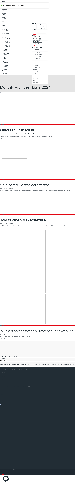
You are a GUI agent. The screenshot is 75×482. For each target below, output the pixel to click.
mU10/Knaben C (38, 65)
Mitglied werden (4, 73)
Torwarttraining (5, 57)
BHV (9, 364)
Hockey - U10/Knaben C (4, 215)
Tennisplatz (68, 364)
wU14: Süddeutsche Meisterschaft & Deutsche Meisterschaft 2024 (36, 330)
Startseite (3, 1)
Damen (4, 25)
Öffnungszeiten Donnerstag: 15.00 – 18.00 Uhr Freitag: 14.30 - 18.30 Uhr (6, 376)
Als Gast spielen (5, 69)
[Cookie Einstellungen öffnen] (6, 481)
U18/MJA (6, 34)
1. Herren (6, 22)
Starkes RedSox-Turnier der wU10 (12, 392)
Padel (2, 70)
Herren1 (32, 364)
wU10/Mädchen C (7, 41)
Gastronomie (5, 14)
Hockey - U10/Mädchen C (12, 215)
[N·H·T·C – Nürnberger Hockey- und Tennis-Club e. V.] (13, 5)
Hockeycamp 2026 (6, 53)
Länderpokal (44, 364)
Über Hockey (5, 50)
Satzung (3, 474)
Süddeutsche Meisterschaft (64, 364)
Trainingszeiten (5, 54)
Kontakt (4, 17)
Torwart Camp (70, 364)
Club (33, 18)
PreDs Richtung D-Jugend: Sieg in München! (25, 184)
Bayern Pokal (3, 364)
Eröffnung (26, 364)
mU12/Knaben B (7, 46)
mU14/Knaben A (7, 45)
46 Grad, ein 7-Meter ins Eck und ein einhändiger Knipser (16, 348)
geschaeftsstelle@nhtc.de (6, 373)
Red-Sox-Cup (53, 364)
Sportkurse (35, 41)
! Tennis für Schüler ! (6, 65)
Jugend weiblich (5, 29)
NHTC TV (4, 18)
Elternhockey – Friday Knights (17, 130)
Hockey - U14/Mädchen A (4, 326)
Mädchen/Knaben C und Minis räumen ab (23, 219)
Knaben (34, 60)
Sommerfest (60, 364)
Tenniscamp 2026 (6, 66)
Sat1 (58, 364)
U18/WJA (6, 30)
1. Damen (6, 26)
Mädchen (4, 37)
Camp (10, 364)
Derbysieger (16, 364)
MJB (48, 364)
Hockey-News (2, 180)
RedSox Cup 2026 (36, 71)
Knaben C (40, 364)
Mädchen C (50, 364)
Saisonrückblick (56, 364)
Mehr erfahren (2, 138)
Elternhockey (35, 82)
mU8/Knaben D (7, 49)
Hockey (34, 23)
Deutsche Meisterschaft (22, 364)
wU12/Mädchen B (38, 54)
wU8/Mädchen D (7, 42)
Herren (4, 21)
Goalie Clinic (30, 364)
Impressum (3, 471)
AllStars (4, 58)
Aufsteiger (1, 364)
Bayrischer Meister (7, 364)
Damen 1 (12, 364)
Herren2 (34, 364)
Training (73, 364)
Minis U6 (34, 76)
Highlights (36, 364)
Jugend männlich (6, 33)
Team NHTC (7, 180)
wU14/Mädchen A (7, 38)
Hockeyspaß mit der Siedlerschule (7, 356)
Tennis (3, 61)
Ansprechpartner (5, 62)
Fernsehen (28, 364)
